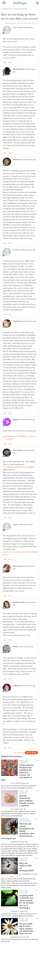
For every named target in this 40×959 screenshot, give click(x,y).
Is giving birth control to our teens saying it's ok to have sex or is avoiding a (26, 901)
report (10, 62)
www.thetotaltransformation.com (16, 467)
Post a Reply (31, 752)
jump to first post (18, 753)
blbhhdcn (16, 419)
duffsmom (16, 685)
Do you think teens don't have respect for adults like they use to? (26, 929)
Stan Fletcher (18, 450)
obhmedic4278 (18, 69)
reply (4, 62)
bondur (15, 646)
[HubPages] (20, 3)
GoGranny (16, 159)
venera (15, 524)
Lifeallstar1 (17, 321)
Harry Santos (17, 566)
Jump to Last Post (10, 23)
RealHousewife (18, 602)
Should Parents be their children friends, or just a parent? (26, 801)
